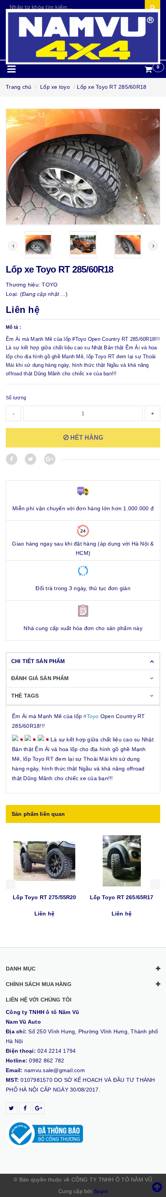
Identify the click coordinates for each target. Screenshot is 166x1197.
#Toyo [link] (90, 716)
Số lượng (16, 398)
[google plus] (38, 1108)
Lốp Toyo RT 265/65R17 (122, 897)
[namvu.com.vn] (83, 36)
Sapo (101, 1191)
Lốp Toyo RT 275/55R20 (44, 897)
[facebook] (25, 1108)
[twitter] (11, 1108)
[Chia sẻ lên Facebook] (11, 459)
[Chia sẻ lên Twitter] (30, 459)
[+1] (50, 459)
